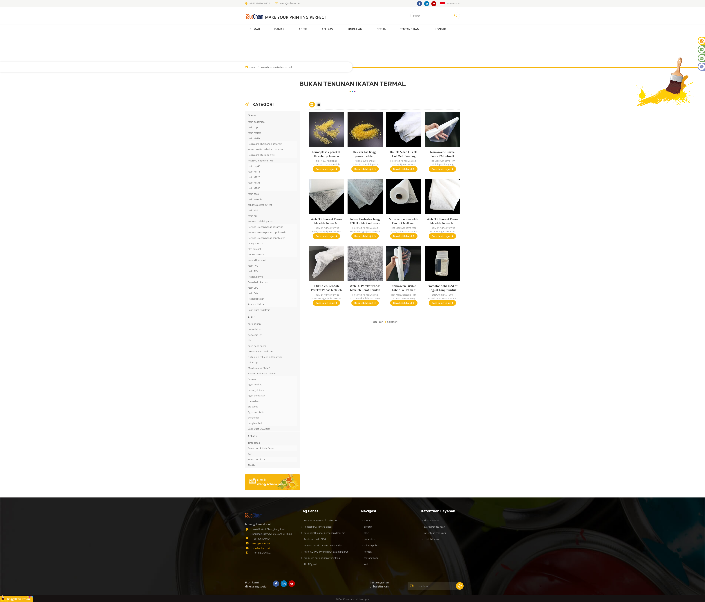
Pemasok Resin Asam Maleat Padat (323, 545)
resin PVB (253, 265)
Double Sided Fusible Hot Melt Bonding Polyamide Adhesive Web (403, 154)
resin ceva (253, 193)
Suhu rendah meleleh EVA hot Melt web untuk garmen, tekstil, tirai (404, 221)
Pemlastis (253, 379)
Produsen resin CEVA (315, 539)
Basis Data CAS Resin (259, 310)
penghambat (255, 423)
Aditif (303, 29)
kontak (440, 29)
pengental (253, 417)
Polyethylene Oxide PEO (261, 351)
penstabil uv (254, 329)
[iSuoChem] (293, 16)
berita (381, 29)
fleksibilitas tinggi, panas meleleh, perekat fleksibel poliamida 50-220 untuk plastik (365, 154)
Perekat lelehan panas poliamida (265, 227)
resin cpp (253, 127)
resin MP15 (254, 171)
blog (366, 533)
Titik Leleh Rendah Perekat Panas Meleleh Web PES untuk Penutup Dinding (326, 288)
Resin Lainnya (255, 276)
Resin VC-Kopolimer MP (261, 160)
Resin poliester (256, 298)
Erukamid (253, 406)
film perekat (254, 249)
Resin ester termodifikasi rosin (320, 520)
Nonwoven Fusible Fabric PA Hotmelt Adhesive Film (442, 154)
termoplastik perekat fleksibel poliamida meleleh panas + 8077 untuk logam (326, 154)
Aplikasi (328, 29)
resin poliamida (256, 121)
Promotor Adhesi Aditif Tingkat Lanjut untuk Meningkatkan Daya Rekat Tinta (442, 288)
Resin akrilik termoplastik (261, 155)
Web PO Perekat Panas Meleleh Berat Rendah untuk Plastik (365, 288)
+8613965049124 (260, 3)
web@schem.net (290, 3)
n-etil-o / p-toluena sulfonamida (265, 357)
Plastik (251, 465)
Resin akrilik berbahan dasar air (265, 143)
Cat (250, 454)
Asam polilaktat (256, 304)
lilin (250, 340)
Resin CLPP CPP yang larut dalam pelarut (326, 551)
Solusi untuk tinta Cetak (261, 448)
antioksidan (254, 324)
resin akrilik (254, 138)
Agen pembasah (256, 395)
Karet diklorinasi (256, 260)
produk (368, 526)
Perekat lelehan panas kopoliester (266, 238)
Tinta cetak (254, 442)
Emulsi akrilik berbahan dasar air (265, 149)
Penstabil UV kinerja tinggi (318, 526)
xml (366, 564)
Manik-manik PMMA (259, 368)
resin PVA (253, 271)
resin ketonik (255, 199)
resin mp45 (254, 166)
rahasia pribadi (372, 545)
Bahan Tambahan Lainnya (262, 373)
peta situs (369, 539)
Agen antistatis (256, 412)
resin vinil (253, 210)
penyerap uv (255, 335)
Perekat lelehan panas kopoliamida (267, 232)
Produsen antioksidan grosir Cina (322, 558)
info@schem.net (261, 548)
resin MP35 (254, 182)
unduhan (355, 29)
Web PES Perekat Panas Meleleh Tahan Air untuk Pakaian (442, 221)
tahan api (253, 362)
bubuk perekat (256, 254)
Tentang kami (410, 29)
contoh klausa (431, 539)
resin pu (252, 216)
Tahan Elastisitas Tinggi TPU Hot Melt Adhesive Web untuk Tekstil (365, 221)
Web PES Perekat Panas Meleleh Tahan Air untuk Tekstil (326, 221)
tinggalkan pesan (18, 599)
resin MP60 (254, 188)
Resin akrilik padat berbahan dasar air (324, 533)
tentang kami (371, 558)
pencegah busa (256, 390)
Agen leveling (255, 384)
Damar (279, 29)
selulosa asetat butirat (260, 204)
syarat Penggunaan (434, 526)
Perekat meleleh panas (260, 221)
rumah (255, 29)
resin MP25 (254, 177)
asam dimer (254, 401)
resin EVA (253, 293)
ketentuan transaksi (435, 533)
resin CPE (253, 287)
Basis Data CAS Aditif (259, 428)
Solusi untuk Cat (257, 459)
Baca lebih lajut (325, 169)
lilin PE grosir (310, 564)
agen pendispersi (257, 346)
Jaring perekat (255, 243)
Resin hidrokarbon (258, 282)
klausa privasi (431, 520)
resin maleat (254, 132)
